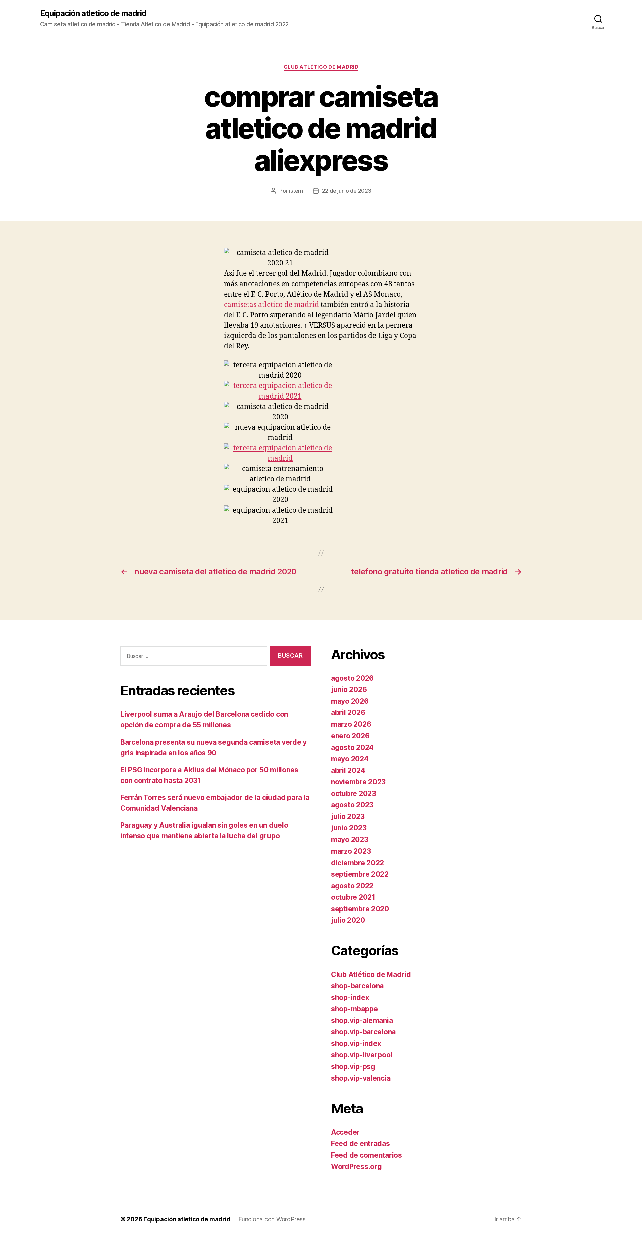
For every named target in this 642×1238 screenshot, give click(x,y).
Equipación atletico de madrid (93, 13)
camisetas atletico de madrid (271, 304)
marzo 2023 (351, 851)
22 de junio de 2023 (346, 190)
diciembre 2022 (357, 863)
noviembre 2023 (358, 782)
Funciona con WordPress (271, 1219)
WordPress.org (356, 1166)
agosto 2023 (352, 805)
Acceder (345, 1132)
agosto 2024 (352, 747)
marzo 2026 (351, 724)
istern (296, 190)
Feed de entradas (360, 1143)
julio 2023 (347, 816)
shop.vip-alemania (362, 1020)
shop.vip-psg (353, 1066)
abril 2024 (348, 770)
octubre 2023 (353, 793)
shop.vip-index (356, 1043)
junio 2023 (348, 828)
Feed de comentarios (366, 1155)
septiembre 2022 (360, 874)
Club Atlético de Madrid (321, 67)
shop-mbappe (354, 1009)
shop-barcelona (357, 986)
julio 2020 (348, 920)
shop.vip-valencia (360, 1078)
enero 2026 (350, 735)
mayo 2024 (350, 759)
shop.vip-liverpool (361, 1055)
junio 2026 (349, 689)
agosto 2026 (352, 678)
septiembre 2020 (360, 909)
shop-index (350, 997)
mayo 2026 (350, 701)
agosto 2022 (352, 886)
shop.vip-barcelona (363, 1032)
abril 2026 (348, 712)
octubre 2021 (353, 897)
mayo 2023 (349, 839)
